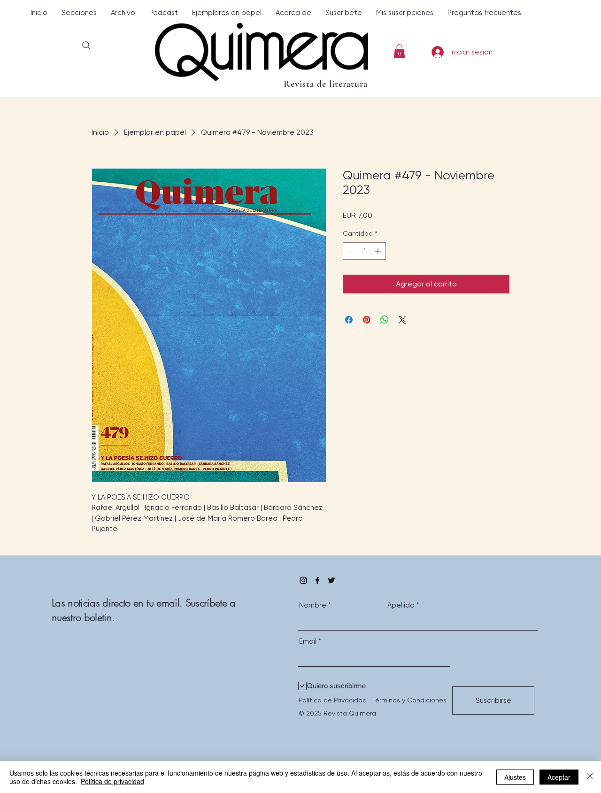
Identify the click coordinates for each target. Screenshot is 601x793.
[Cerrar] (589, 777)
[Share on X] (402, 319)
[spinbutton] (364, 251)
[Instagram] (303, 580)
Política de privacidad (112, 781)
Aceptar (558, 777)
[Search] (86, 45)
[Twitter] (331, 580)
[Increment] (379, 251)
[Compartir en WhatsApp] (384, 319)
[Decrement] (350, 251)
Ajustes (515, 777)
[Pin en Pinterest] (366, 319)
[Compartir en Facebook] (348, 319)
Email (307, 641)
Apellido (401, 605)
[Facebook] (317, 580)
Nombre (312, 605)
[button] (79, 13)
